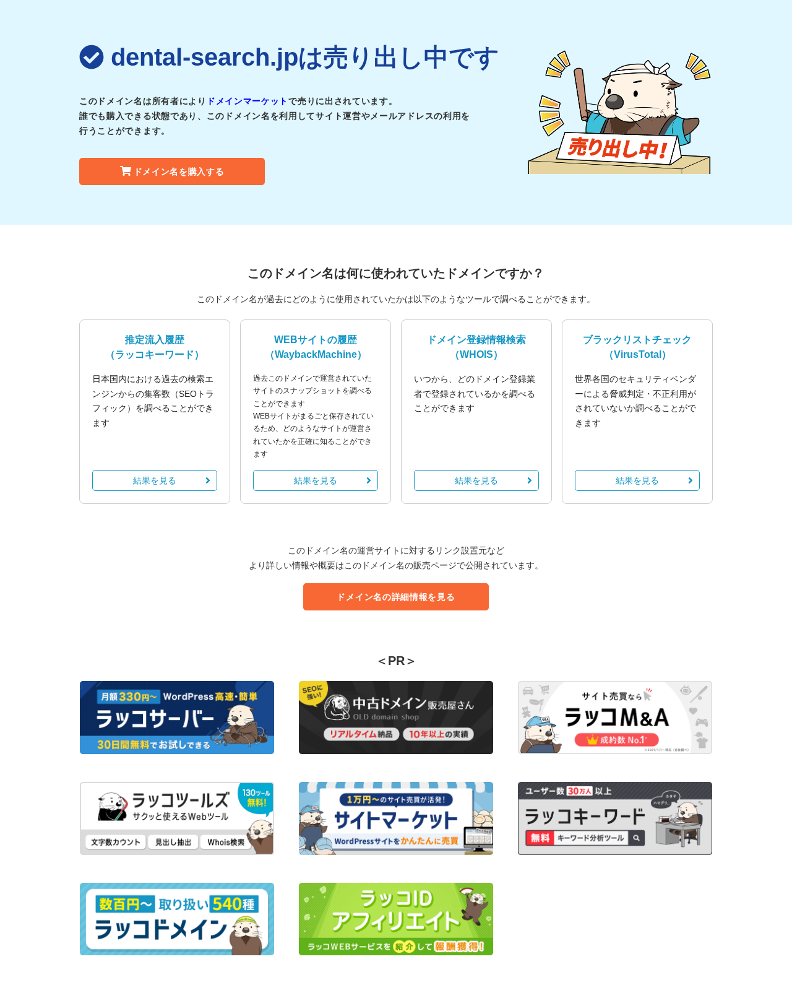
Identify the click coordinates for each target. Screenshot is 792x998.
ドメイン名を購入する (179, 171)
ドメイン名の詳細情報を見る (396, 597)
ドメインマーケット (247, 101)
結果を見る (154, 480)
